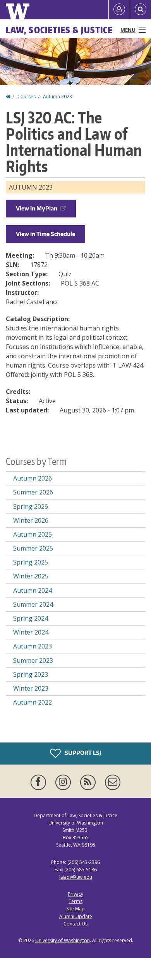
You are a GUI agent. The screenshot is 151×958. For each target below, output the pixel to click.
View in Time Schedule (45, 234)
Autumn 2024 (32, 590)
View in (36, 208)
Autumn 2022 (32, 702)
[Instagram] (64, 782)
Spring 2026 (30, 506)
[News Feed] (89, 782)
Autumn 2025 (32, 534)
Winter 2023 (30, 688)
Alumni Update (75, 916)
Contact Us (75, 923)
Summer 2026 (33, 492)
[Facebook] (40, 782)
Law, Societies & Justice (59, 30)
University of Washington (62, 940)
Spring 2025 (30, 562)
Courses (26, 96)
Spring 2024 (30, 618)
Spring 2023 (30, 674)
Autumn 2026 (32, 478)
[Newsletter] (112, 782)
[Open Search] (140, 9)
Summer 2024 (33, 604)
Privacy (75, 894)
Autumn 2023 (57, 96)
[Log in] (119, 9)
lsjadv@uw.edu (75, 877)
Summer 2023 (33, 660)
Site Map (75, 908)
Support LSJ (82, 752)
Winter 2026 (30, 520)
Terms (75, 901)
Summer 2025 (33, 548)
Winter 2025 (30, 576)
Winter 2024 (30, 632)
